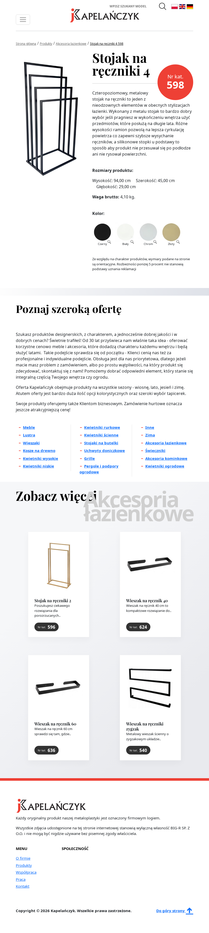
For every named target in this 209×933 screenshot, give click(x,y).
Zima (150, 434)
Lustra (29, 434)
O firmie (23, 858)
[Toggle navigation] (23, 20)
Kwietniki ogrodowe (164, 466)
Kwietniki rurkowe (102, 427)
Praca (20, 879)
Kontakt (22, 886)
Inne (149, 427)
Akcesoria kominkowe (166, 458)
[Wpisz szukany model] (163, 6)
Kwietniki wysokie (40, 458)
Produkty (24, 865)
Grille (89, 458)
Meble (29, 427)
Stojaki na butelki (101, 442)
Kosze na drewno (39, 450)
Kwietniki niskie (38, 466)
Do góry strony (171, 910)
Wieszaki (31, 442)
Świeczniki (155, 450)
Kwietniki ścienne (101, 434)
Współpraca (26, 872)
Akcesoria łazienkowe (166, 442)
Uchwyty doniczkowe (104, 450)
